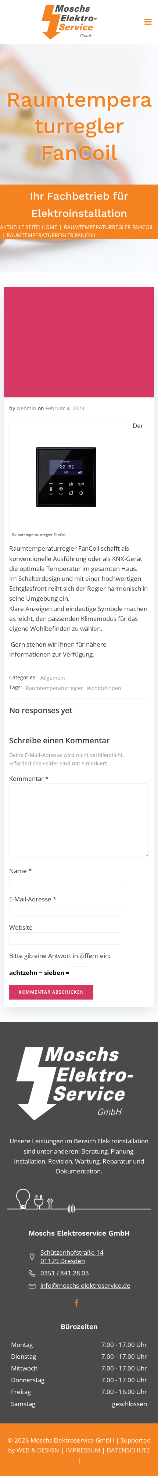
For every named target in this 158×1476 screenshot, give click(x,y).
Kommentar (29, 778)
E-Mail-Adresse (32, 899)
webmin (26, 408)
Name (20, 870)
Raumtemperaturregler (54, 688)
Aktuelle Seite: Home (28, 227)
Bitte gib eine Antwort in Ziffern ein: (59, 955)
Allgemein (52, 677)
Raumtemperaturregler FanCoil (109, 227)
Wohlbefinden (104, 688)
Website (21, 927)
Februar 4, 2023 (65, 408)
